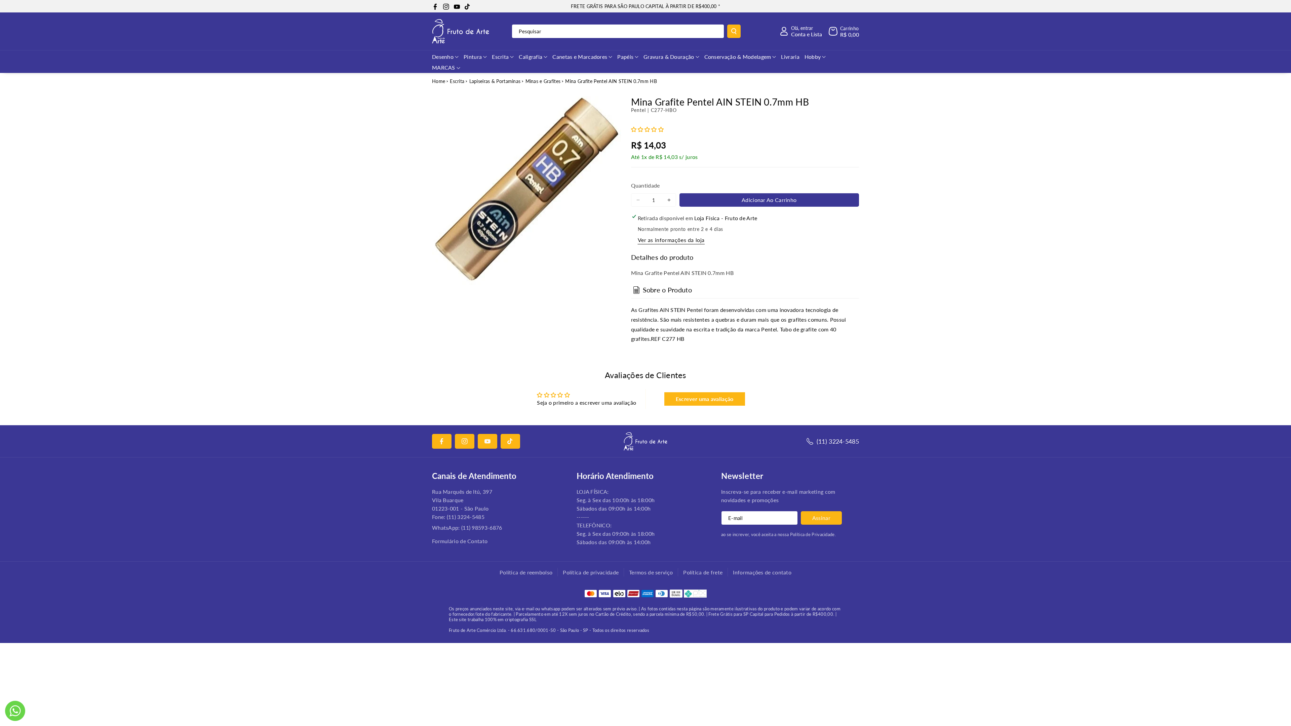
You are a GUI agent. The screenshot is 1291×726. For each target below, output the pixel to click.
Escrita (500, 56)
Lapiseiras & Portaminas (495, 81)
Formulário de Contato (459, 541)
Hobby (813, 56)
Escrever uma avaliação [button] (705, 399)
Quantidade (645, 185)
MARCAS (443, 67)
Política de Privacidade (812, 534)
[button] (844, 31)
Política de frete (702, 572)
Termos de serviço (651, 572)
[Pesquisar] (734, 31)
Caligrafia (530, 56)
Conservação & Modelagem (737, 56)
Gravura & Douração (668, 56)
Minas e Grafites (543, 81)
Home (438, 81)
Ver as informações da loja (671, 240)
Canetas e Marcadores (579, 56)
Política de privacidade (591, 572)
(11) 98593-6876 (481, 527)
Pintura (473, 56)
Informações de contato (762, 572)
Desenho (443, 56)
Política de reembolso (526, 572)
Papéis (625, 56)
